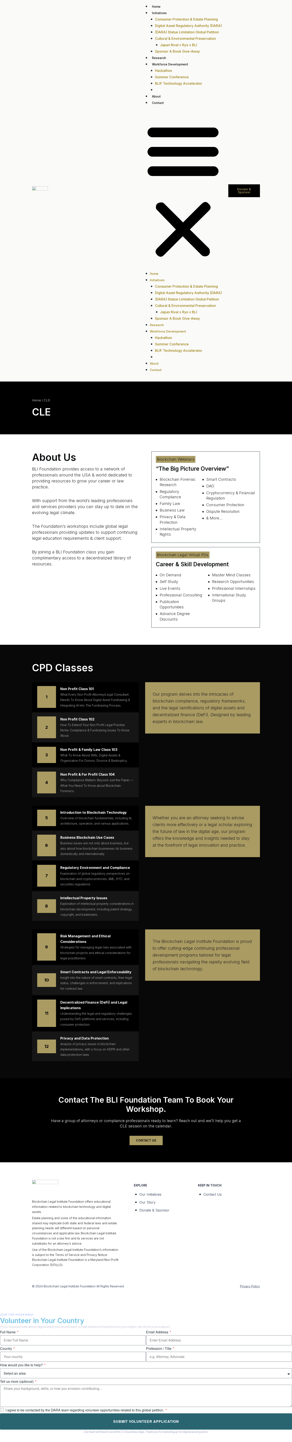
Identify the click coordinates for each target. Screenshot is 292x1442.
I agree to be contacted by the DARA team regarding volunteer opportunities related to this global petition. (85, 1410)
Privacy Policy (250, 1286)
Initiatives (159, 13)
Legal (159, 90)
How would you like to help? (22, 1364)
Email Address (157, 1332)
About (156, 96)
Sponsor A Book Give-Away (177, 51)
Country (6, 1348)
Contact (158, 103)
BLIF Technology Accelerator (178, 83)
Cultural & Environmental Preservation (185, 38)
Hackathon (163, 70)
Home (156, 6)
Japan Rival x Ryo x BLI (178, 45)
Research (159, 58)
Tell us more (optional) (17, 1381)
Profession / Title (159, 1348)
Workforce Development (170, 64)
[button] (183, 190)
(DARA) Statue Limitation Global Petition (187, 32)
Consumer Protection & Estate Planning (186, 19)
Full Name (8, 1332)
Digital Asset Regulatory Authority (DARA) (188, 26)
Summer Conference (172, 77)
